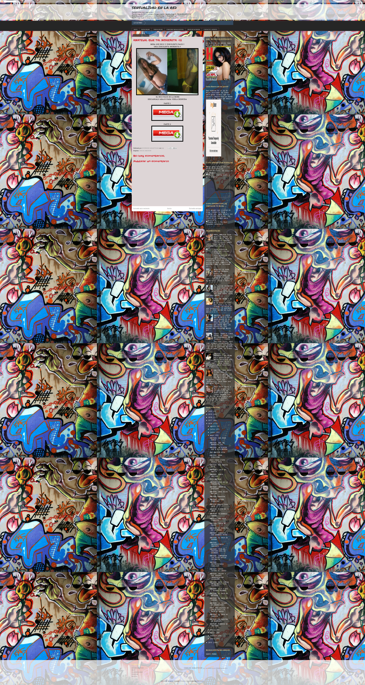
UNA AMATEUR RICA (217, 452)
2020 (210, 411)
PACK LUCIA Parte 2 (222, 387)
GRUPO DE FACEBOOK (193, 29)
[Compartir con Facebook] (174, 148)
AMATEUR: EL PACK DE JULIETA (219, 615)
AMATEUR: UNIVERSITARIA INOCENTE (217, 544)
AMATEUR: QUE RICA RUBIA (218, 439)
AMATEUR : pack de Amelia (218, 470)
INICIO (135, 29)
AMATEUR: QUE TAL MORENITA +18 (217, 443)
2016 (210, 423)
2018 (210, 417)
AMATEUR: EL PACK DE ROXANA (219, 538)
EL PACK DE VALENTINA (223, 286)
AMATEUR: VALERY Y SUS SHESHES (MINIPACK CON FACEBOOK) (218, 576)
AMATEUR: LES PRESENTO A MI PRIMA (223, 355)
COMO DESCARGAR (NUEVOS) (175, 29)
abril (213, 630)
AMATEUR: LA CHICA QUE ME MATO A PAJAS (223, 316)
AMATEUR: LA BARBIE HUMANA (218, 515)
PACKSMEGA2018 (137, 672)
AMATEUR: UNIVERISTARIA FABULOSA (217, 564)
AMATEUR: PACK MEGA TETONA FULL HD (222, 371)
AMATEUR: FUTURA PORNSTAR (217, 500)
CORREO (157, 12)
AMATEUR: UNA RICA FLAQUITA (218, 519)
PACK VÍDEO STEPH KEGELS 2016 (217, 461)
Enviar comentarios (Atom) (171, 214)
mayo (212, 435)
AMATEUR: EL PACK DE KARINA (219, 599)
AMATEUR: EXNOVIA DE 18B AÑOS (219, 625)
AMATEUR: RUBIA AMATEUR (216, 475)
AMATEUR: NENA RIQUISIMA (216, 456)
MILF (133, 670)
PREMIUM (135, 674)
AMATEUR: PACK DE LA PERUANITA (219, 483)
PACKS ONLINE (145, 29)
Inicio (169, 209)
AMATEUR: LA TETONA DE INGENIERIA (218, 604)
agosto (213, 426)
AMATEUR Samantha (217, 496)
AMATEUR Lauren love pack (219, 505)
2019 (210, 414)
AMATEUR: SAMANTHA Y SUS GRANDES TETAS (219, 534)
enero (213, 639)
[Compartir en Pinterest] (176, 148)
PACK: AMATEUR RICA (222, 235)
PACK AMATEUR (215, 479)
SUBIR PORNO (211, 654)
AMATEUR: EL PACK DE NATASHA (219, 594)
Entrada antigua (195, 209)
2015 (210, 642)
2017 (210, 420)
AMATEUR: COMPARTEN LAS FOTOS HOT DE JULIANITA (218, 557)
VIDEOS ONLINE (158, 29)
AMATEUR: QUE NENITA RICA (219, 466)
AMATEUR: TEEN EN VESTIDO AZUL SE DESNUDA (217, 551)
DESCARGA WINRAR (184, 16)
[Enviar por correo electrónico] (169, 148)
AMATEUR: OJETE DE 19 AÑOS (219, 510)
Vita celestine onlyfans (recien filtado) (221, 251)
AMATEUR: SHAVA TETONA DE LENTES (218, 570)
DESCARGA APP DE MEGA (188, 18)
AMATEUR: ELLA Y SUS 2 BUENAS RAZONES (219, 589)
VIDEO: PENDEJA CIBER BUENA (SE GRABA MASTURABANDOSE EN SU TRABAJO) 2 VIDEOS (223, 336)
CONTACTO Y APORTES (210, 29)
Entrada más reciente (141, 209)
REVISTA (134, 676)
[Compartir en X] (172, 148)
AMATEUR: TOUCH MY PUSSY (218, 524)
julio (213, 429)
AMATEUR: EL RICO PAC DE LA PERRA (219, 529)
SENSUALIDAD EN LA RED (154, 7)
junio (213, 432)
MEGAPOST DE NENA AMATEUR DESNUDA (221, 270)
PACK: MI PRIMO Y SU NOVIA (223, 300)
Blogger (201, 681)
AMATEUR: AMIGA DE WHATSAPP (218, 488)
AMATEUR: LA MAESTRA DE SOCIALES (219, 620)
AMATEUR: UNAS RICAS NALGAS (219, 492)
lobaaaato (183, 681)
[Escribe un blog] (170, 148)
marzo (213, 633)
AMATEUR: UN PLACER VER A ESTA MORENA (218, 448)
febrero (214, 636)
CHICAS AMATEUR (145, 151)
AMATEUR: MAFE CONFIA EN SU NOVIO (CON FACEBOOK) (219, 584)
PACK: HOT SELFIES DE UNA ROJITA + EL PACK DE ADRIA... (219, 609)
